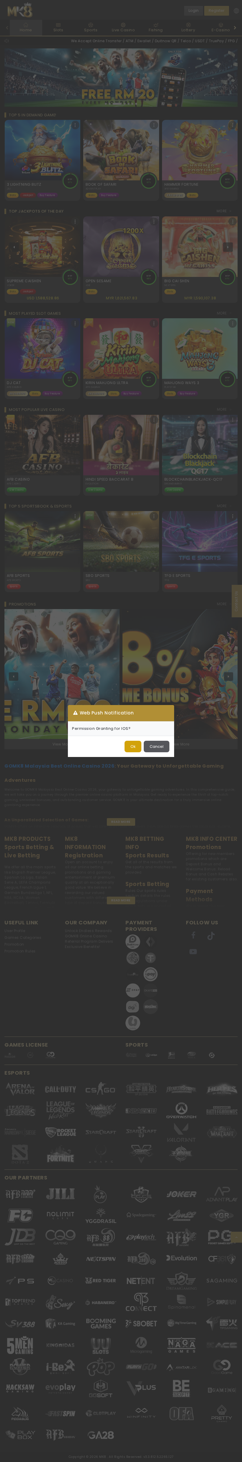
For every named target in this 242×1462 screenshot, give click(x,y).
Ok (132, 746)
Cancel (156, 746)
